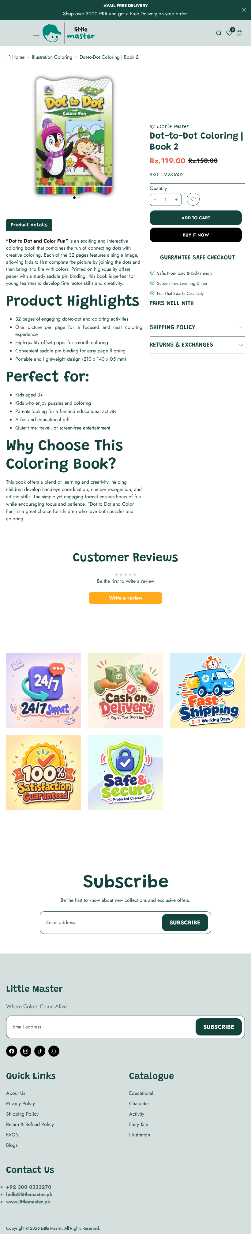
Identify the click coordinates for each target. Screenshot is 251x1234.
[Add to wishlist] (193, 199)
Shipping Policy (172, 328)
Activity (136, 1113)
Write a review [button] (125, 597)
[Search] (219, 33)
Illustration (139, 1134)
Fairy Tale (138, 1124)
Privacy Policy (20, 1103)
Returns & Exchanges (181, 345)
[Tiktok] (39, 1051)
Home (18, 57)
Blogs (11, 1145)
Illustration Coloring (52, 57)
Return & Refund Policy (30, 1124)
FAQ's (12, 1134)
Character (139, 1103)
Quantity (158, 188)
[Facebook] (11, 1051)
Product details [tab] (29, 225)
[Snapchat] (53, 1051)
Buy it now (196, 235)
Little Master (51, 1228)
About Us (15, 1093)
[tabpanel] (74, 379)
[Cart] (240, 33)
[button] (74, 197)
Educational (141, 1093)
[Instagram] (25, 1051)
